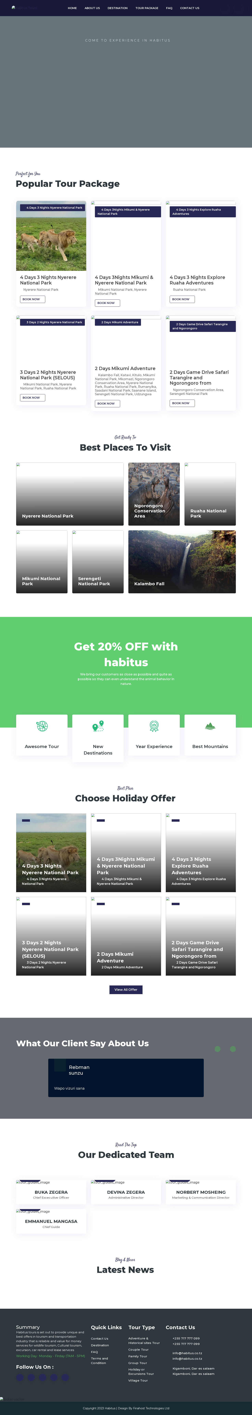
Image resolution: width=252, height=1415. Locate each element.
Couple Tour (138, 1349)
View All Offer (126, 990)
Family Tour (137, 1356)
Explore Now (128, 114)
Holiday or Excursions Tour (141, 1372)
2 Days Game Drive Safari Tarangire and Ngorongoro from (199, 377)
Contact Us (189, 8)
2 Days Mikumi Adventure (125, 368)
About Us (92, 8)
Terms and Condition (99, 1361)
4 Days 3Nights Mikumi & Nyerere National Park (124, 280)
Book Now (32, 299)
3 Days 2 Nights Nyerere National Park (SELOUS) (48, 375)
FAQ (169, 8)
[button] (217, 1049)
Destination (118, 8)
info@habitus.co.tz (187, 1353)
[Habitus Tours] (24, 8)
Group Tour (137, 1363)
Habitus (110, 1408)
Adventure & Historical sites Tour (144, 1340)
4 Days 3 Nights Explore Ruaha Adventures (197, 280)
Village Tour (138, 1380)
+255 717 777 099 (186, 1338)
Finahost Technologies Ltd (151, 1408)
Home (72, 8)
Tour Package (146, 8)
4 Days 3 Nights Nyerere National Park (48, 280)
